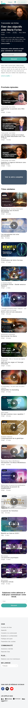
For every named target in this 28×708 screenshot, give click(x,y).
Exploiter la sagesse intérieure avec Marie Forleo (13, 163)
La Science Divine (6, 283)
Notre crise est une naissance (11, 312)
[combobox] (9, 665)
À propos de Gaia (6, 627)
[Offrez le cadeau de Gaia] (15, 2)
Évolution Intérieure (6, 437)
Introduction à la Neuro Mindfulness (13, 462)
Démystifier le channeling (10, 390)
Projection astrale (7, 582)
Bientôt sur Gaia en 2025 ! (10, 533)
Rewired (3, 258)
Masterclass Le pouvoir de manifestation (13, 485)
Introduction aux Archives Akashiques (10, 211)
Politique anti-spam (6, 638)
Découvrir (14, 59)
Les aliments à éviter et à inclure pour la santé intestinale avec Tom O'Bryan (13, 136)
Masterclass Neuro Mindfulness (10, 461)
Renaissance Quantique (8, 334)
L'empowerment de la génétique (12, 438)
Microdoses (4, 556)
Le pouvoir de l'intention (9, 511)
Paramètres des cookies (8, 641)
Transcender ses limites (10, 23)
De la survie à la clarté (9, 336)
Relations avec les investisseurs (10, 659)
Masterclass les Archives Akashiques (12, 209)
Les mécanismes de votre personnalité (10, 235)
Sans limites (4, 412)
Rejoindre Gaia (5, 651)
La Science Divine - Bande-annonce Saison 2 (13, 285)
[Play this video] (14, 199)
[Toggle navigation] (1, 2)
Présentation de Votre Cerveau (12, 260)
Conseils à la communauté (9, 633)
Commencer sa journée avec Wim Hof (12, 109)
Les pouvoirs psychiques (9, 557)
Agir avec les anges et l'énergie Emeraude (12, 363)
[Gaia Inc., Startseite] (3, 4)
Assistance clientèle (7, 649)
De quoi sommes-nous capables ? (13, 414)
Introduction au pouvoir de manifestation (10, 487)
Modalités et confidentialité (9, 636)
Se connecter (22, 2)
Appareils (3, 630)
